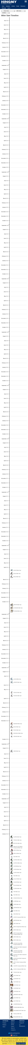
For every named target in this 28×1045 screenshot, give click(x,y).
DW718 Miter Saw (17, 936)
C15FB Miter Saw (17, 901)
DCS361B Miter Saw (17, 611)
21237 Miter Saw (16, 975)
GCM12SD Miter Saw (17, 898)
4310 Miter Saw (16, 875)
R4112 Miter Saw (16, 576)
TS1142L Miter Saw (17, 692)
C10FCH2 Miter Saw (17, 863)
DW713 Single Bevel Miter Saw (19, 926)
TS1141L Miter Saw (17, 1013)
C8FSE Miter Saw (17, 904)
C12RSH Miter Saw (17, 888)
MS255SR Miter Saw (17, 723)
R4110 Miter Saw (16, 726)
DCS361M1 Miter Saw (17, 607)
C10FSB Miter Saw (17, 866)
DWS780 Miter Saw (17, 920)
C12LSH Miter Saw (17, 885)
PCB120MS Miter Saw (17, 1016)
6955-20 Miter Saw (17, 853)
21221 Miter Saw (16, 997)
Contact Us (13, 1030)
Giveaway (4, 8)
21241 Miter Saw (16, 981)
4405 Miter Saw (16, 891)
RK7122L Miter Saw (17, 843)
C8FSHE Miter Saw (17, 907)
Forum (17, 6)
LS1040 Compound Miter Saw (19, 917)
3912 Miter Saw (16, 856)
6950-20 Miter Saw (17, 850)
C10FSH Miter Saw (17, 869)
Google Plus (14, 1035)
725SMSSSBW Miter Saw (18, 1007)
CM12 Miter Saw (16, 914)
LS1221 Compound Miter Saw (19, 969)
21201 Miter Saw (16, 985)
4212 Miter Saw (16, 894)
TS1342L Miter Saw (17, 972)
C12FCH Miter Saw (17, 872)
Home (3, 6)
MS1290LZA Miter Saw (18, 733)
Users (9, 8)
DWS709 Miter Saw (17, 604)
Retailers (4, 1024)
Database (8, 6)
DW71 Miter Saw (16, 923)
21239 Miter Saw (16, 991)
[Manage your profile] (25, 1)
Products (4, 1022)
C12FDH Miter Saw (17, 836)
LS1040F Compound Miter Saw (19, 965)
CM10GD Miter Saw (17, 736)
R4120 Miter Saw (16, 730)
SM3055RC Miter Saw (17, 994)
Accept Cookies (20, 1043)
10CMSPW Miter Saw (17, 1004)
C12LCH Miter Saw (17, 878)
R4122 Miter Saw (16, 573)
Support (12, 1026)
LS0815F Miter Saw (17, 682)
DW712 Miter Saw (17, 940)
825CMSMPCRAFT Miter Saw (19, 1010)
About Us (13, 1028)
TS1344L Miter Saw (17, 695)
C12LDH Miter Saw (17, 882)
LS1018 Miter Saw (17, 679)
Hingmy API (21, 1022)
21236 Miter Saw (16, 978)
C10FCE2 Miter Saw (17, 859)
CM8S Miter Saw (16, 751)
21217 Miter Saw (16, 1001)
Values (4, 1026)
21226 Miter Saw (16, 988)
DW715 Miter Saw (17, 929)
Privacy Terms (12, 1043)
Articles (13, 6)
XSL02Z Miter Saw (17, 570)
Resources (23, 6)
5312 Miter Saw (16, 910)
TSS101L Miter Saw (17, 840)
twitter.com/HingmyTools (15, 1033)
